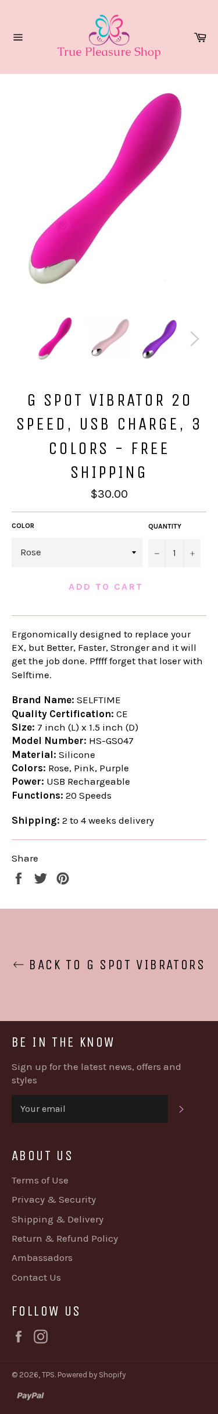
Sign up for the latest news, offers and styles (96, 1073)
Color (23, 526)
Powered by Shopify (92, 1374)
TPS (48, 1374)
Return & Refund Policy (65, 1238)
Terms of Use (40, 1180)
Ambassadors (42, 1257)
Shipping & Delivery (57, 1219)
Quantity (164, 526)
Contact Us (36, 1277)
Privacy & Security (54, 1199)
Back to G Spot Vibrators (114, 964)
